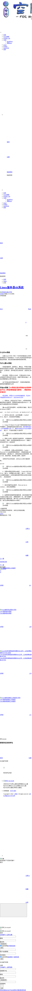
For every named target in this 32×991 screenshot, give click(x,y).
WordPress (10, 41)
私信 (29, 309)
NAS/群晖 (6, 36)
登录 (1, 758)
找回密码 (10, 957)
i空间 (1, 294)
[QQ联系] (17, 825)
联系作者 (23, 990)
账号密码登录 (11, 946)
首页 (4, 35)
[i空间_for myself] (8, 781)
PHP (4, 49)
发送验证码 (3, 943)
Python (5, 46)
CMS (4, 40)
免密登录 (16, 957)
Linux (5, 45)
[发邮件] (17, 854)
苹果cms (9, 43)
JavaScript (6, 48)
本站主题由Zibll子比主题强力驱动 (10, 990)
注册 (30, 758)
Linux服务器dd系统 (12, 287)
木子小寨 (13, 790)
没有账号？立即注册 (6, 934)
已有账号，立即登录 (6, 967)
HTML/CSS (6, 38)
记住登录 (4, 946)
